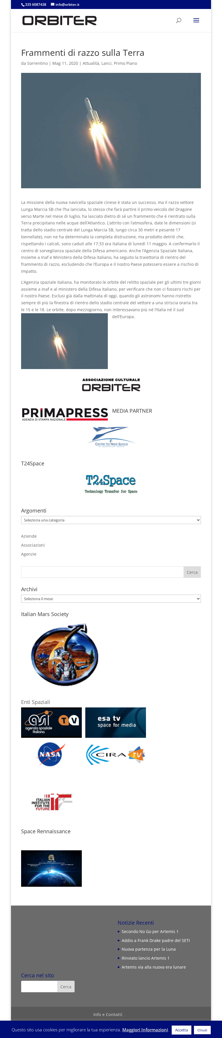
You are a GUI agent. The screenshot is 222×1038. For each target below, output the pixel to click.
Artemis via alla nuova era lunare (154, 967)
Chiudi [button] (202, 1030)
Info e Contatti (107, 1014)
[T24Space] (111, 484)
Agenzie (28, 554)
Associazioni (33, 545)
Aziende (29, 536)
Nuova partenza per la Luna (149, 949)
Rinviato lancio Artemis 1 (146, 958)
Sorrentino (37, 63)
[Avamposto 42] (111, 434)
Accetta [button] (181, 1030)
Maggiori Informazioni (145, 1030)
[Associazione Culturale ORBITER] (111, 369)
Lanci (106, 63)
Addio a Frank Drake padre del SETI (156, 940)
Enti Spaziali (35, 701)
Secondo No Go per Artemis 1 (150, 931)
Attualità (91, 63)
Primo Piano (125, 63)
